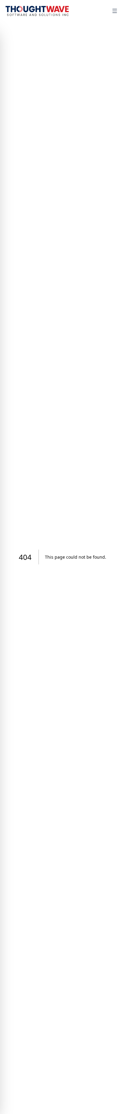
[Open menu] (114, 10)
